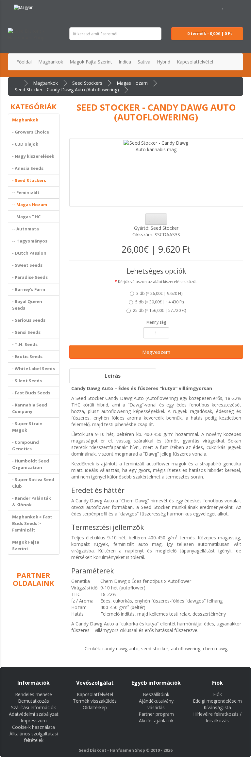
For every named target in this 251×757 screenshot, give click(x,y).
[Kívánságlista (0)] (223, 6)
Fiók (217, 694)
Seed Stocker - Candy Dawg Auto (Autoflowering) (67, 89)
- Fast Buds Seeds (31, 393)
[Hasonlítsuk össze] (161, 219)
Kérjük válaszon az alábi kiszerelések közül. (157, 281)
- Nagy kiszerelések (33, 156)
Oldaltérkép (95, 707)
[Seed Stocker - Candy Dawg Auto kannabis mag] (156, 172)
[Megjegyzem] (150, 219)
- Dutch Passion (29, 253)
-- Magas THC (26, 217)
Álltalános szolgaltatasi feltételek (33, 736)
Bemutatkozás (33, 701)
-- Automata (25, 229)
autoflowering (185, 648)
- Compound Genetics (25, 445)
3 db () (159, 293)
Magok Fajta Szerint (25, 545)
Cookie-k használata (33, 727)
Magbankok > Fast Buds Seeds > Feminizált (32, 523)
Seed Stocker (164, 228)
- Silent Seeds (27, 381)
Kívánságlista (217, 707)
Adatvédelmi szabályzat (34, 714)
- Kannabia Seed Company (29, 408)
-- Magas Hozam (29, 204)
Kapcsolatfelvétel (95, 694)
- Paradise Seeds (30, 277)
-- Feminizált (26, 192)
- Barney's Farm (28, 289)
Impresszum (34, 720)
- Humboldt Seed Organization (30, 464)
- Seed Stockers (29, 180)
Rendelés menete (33, 694)
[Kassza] (238, 6)
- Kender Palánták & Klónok (31, 501)
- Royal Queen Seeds (27, 304)
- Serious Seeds (28, 320)
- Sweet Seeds (27, 265)
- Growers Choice (30, 132)
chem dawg (215, 648)
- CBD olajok (25, 144)
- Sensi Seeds (26, 332)
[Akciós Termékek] (44, 6)
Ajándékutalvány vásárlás (156, 704)
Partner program (156, 714)
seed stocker (154, 648)
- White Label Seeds (33, 368)
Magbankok (45, 83)
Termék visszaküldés (95, 701)
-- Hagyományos (29, 241)
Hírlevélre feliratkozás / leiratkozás (217, 717)
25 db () (159, 310)
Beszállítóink (156, 694)
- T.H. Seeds (25, 344)
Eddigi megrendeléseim (217, 701)
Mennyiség (156, 322)
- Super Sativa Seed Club (33, 483)
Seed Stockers (87, 83)
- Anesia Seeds (27, 168)
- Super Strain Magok (27, 427)
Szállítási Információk (33, 707)
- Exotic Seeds (27, 356)
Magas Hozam (132, 83)
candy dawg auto (120, 648)
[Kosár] (230, 6)
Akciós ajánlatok (156, 720)
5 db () (159, 302)
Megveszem (156, 352)
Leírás (113, 375)
